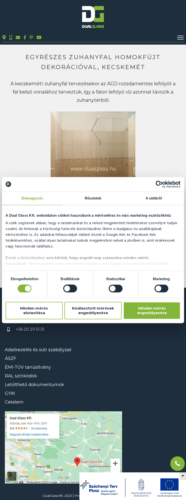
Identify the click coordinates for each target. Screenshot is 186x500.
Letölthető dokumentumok (34, 384)
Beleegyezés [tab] (32, 198)
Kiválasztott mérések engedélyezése (93, 310)
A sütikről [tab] (154, 198)
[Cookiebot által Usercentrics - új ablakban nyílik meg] (159, 184)
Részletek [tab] (93, 198)
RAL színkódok (21, 376)
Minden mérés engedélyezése (152, 310)
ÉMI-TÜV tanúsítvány (28, 367)
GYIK (10, 393)
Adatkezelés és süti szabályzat (38, 349)
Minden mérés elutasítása (34, 310)
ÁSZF (10, 358)
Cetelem (14, 402)
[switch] (70, 289)
